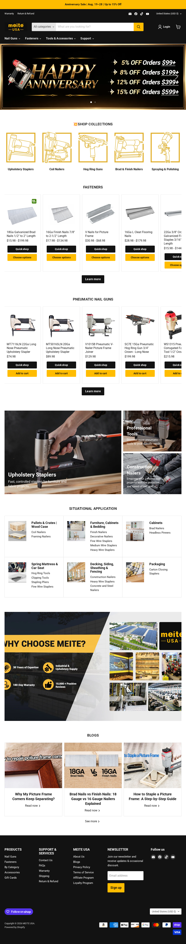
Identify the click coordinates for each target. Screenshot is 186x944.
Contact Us (45, 860)
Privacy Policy (81, 867)
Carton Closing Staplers (158, 571)
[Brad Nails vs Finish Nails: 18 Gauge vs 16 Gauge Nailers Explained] (93, 765)
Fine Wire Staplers (101, 541)
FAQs (42, 865)
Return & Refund (25, 13)
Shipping (44, 876)
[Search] (138, 27)
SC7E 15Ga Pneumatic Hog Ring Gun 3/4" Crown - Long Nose (139, 348)
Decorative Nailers (101, 536)
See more (91, 821)
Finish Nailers (98, 532)
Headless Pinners (160, 532)
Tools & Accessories (60, 38)
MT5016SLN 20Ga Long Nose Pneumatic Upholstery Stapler (60, 348)
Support (86, 38)
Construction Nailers (103, 577)
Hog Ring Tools (40, 573)
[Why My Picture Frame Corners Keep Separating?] (33, 765)
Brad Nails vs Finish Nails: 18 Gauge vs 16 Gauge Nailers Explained (93, 799)
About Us (78, 856)
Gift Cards (11, 877)
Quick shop (22, 249)
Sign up (116, 887)
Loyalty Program (83, 883)
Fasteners (32, 38)
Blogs (76, 862)
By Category (12, 867)
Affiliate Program (83, 877)
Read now (32, 805)
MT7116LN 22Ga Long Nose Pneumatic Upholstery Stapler (21, 348)
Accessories (12, 872)
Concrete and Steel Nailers (101, 588)
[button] (164, 27)
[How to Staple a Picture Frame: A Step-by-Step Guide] (152, 765)
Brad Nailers (156, 528)
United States (167, 13)
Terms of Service (83, 872)
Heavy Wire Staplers (102, 550)
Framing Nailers (41, 536)
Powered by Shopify (15, 927)
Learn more (93, 279)
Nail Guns (11, 38)
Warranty (9, 13)
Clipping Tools (40, 577)
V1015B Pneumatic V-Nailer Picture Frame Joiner (99, 348)
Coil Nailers (38, 532)
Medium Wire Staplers (103, 545)
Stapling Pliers (40, 582)
